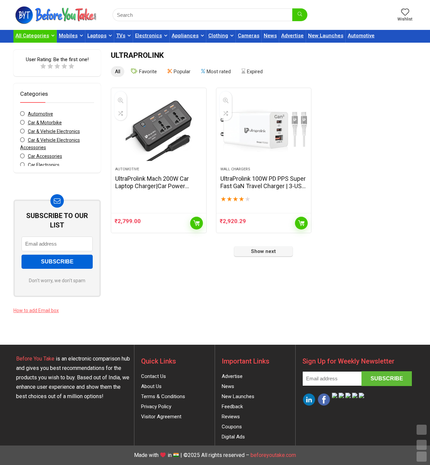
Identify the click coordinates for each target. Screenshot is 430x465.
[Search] (299, 14)
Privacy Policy (156, 407)
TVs (120, 36)
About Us (151, 386)
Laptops (96, 36)
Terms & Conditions (163, 396)
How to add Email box (36, 310)
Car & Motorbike (45, 122)
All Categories (32, 36)
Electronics (148, 36)
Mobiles (68, 36)
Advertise (292, 36)
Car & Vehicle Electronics (54, 131)
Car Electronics (43, 165)
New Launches (325, 36)
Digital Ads (233, 437)
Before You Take (35, 358)
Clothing (218, 36)
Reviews (231, 417)
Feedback (232, 407)
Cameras (248, 36)
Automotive (361, 36)
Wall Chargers (235, 169)
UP (422, 445)
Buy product (196, 223)
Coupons (232, 427)
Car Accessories (45, 156)
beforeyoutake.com (273, 455)
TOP (422, 430)
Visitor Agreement (161, 417)
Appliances (185, 36)
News (270, 36)
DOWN (422, 457)
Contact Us (153, 376)
